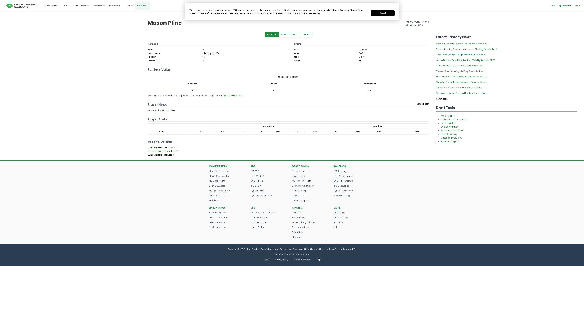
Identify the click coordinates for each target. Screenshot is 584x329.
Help (553, 5)
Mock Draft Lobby (218, 171)
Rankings (97, 5)
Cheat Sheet (298, 171)
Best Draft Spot (449, 141)
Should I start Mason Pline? (163, 151)
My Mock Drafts (217, 180)
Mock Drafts (51, 5)
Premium (566, 5)
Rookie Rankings (342, 195)
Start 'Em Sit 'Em (217, 212)
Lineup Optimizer (218, 217)
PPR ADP (254, 171)
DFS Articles (298, 232)
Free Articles (298, 217)
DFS (128, 5)
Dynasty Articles (300, 227)
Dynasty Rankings (343, 190)
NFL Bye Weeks (341, 217)
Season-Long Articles (303, 222)
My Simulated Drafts (220, 190)
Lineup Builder (257, 227)
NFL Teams (339, 212)
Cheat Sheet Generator (454, 119)
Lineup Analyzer (217, 222)
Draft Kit (296, 212)
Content (141, 5)
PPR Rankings (341, 171)
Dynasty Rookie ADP (261, 195)
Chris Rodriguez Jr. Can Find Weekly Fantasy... (460, 65)
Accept (383, 13)
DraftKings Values (259, 217)
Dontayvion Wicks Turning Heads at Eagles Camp (462, 93)
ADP (66, 5)
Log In (577, 5)
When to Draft (299, 195)
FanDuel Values (258, 222)
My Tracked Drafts (301, 180)
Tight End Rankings (233, 95)
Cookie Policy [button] (245, 13)
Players (296, 237)
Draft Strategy (449, 134)
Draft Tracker (448, 123)
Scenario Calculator (452, 130)
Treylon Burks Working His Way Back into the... (460, 71)
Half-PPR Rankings (343, 176)
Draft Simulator (449, 126)
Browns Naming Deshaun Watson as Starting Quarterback (466, 49)
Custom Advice (217, 227)
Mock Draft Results (219, 176)
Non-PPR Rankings (343, 180)
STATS (295, 34)
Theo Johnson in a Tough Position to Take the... (461, 54)
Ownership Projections (262, 212)
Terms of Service (302, 259)
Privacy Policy (281, 259)
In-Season (114, 5)
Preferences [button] (314, 13)
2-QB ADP (255, 185)
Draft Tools (80, 5)
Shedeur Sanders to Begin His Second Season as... (462, 43)
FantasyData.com (301, 254)
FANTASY (271, 34)
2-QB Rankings (341, 185)
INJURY (306, 34)
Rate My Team (216, 195)
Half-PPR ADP (257, 176)
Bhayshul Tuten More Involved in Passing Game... (462, 82)
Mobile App (215, 200)
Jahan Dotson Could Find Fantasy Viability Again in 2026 (465, 60)
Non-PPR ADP (257, 180)
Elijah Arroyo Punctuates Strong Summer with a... (462, 76)
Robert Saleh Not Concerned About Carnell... (459, 87)
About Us (338, 222)
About (266, 259)
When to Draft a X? (451, 137)
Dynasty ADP (257, 190)
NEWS (284, 34)
